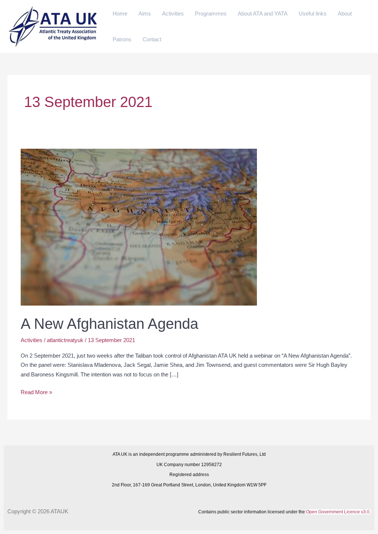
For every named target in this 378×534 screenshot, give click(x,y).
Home (120, 13)
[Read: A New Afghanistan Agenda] (139, 227)
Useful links (313, 13)
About (345, 13)
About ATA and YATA (263, 13)
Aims (144, 13)
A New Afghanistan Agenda (109, 324)
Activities (173, 13)
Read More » (36, 391)
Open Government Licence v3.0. (338, 511)
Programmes (211, 13)
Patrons (122, 39)
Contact (151, 39)
